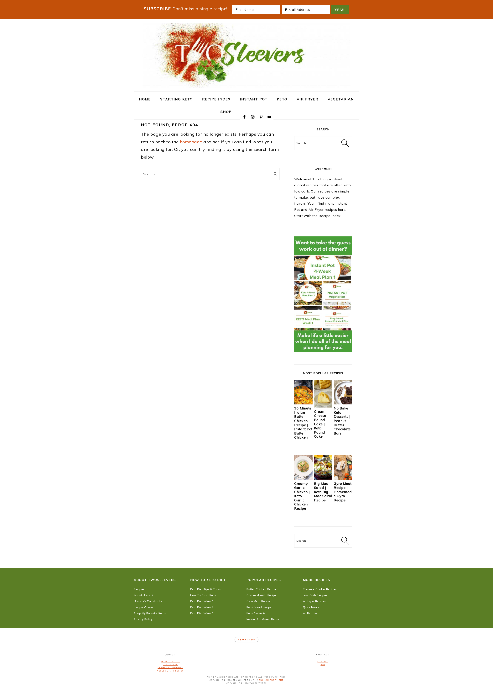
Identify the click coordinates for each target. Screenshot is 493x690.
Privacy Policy (143, 619)
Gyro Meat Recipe (258, 601)
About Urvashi (143, 595)
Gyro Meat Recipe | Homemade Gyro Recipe (343, 491)
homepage (191, 142)
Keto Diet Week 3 (202, 613)
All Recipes (310, 613)
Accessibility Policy (170, 671)
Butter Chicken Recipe (261, 589)
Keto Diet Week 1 (202, 601)
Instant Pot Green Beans (263, 619)
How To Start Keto (203, 595)
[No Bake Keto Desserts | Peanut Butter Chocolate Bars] (343, 403)
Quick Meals (311, 607)
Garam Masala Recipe (261, 595)
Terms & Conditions (170, 667)
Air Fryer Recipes (314, 601)
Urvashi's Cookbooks (148, 601)
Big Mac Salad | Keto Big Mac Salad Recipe (323, 491)
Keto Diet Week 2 (202, 607)
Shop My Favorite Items (150, 613)
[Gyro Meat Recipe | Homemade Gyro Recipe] (343, 478)
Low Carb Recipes (315, 595)
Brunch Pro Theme (271, 680)
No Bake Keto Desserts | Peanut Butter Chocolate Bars (342, 420)
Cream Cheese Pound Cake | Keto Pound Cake (320, 424)
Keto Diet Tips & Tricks (205, 589)
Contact (323, 661)
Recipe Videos (143, 607)
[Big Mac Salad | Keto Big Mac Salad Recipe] (323, 478)
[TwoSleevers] (246, 86)
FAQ (323, 664)
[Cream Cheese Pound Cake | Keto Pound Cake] (323, 406)
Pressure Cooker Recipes (320, 589)
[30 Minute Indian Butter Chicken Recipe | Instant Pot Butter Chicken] (303, 403)
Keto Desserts (256, 613)
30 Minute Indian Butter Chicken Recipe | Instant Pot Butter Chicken (303, 423)
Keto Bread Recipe (259, 607)
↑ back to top (246, 640)
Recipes (139, 589)
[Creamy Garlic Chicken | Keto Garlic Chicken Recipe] (303, 478)
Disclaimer (170, 664)
